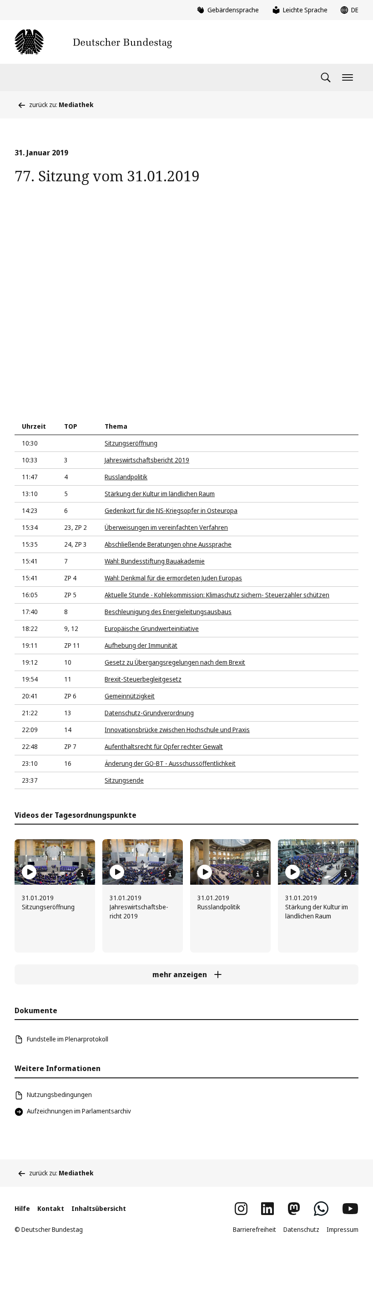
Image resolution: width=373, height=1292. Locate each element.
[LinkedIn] (267, 1208)
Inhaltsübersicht (98, 1208)
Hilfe (22, 1208)
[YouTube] (350, 1208)
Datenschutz (301, 1229)
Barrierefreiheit (254, 1229)
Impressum (342, 1229)
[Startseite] (93, 42)
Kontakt (50, 1208)
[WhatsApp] (321, 1208)
